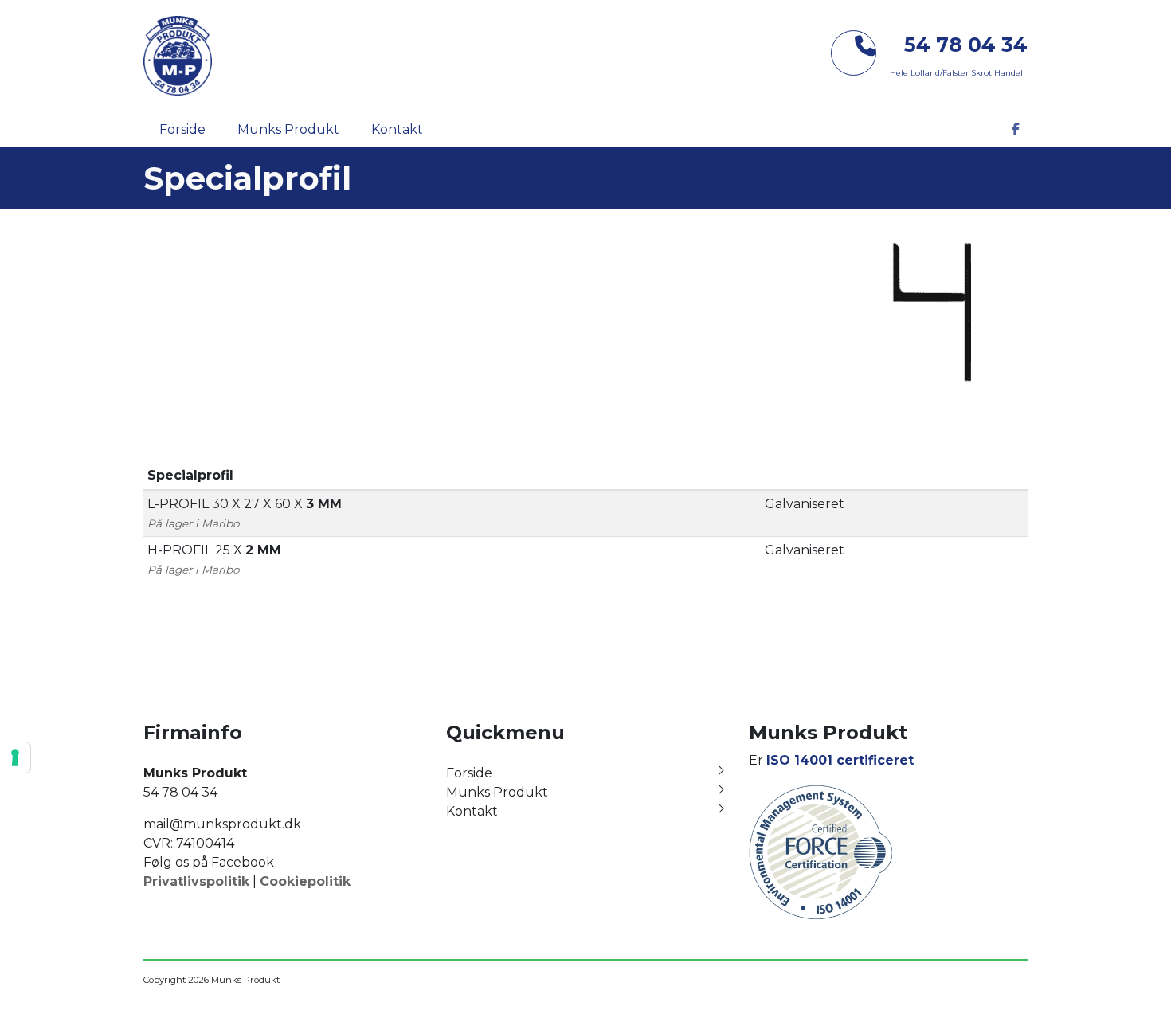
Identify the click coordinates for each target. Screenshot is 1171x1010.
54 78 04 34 (966, 45)
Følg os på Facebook (208, 862)
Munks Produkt (497, 792)
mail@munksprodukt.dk (222, 824)
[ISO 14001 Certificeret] (820, 851)
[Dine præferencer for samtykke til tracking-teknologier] (15, 757)
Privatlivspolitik (196, 881)
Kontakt (472, 811)
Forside (469, 773)
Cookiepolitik (305, 881)
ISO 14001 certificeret (840, 760)
